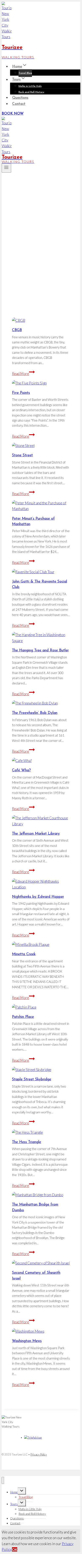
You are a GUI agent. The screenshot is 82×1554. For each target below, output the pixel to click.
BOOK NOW (13, 113)
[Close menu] (3, 1480)
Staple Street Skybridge (31, 1079)
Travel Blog (25, 73)
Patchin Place (23, 1017)
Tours (14, 1504)
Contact (18, 104)
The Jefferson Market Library (36, 833)
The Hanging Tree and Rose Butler (40, 650)
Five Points (21, 393)
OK (14, 1549)
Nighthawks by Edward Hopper (38, 897)
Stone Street (22, 455)
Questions (20, 98)
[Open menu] (6, 168)
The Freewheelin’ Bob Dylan (34, 713)
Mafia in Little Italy (30, 86)
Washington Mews (27, 1341)
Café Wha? (21, 770)
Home (14, 1492)
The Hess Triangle (26, 1142)
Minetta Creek (24, 954)
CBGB (17, 330)
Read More (23, 373)
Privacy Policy (38, 1454)
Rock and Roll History (31, 92)
